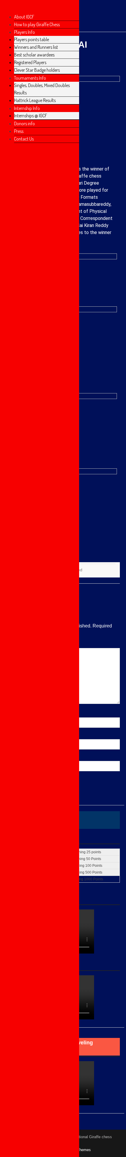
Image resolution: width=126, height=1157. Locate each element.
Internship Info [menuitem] (27, 108)
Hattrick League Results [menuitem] (35, 100)
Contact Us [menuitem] (24, 139)
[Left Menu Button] (6, 8)
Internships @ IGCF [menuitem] (30, 115)
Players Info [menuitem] (24, 32)
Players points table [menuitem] (31, 39)
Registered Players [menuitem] (30, 62)
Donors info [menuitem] (24, 123)
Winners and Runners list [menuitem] (36, 47)
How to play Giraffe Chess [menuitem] (37, 24)
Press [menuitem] (18, 131)
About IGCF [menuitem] (24, 17)
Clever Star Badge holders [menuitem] (37, 70)
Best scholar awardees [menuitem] (34, 55)
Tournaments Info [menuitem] (30, 78)
